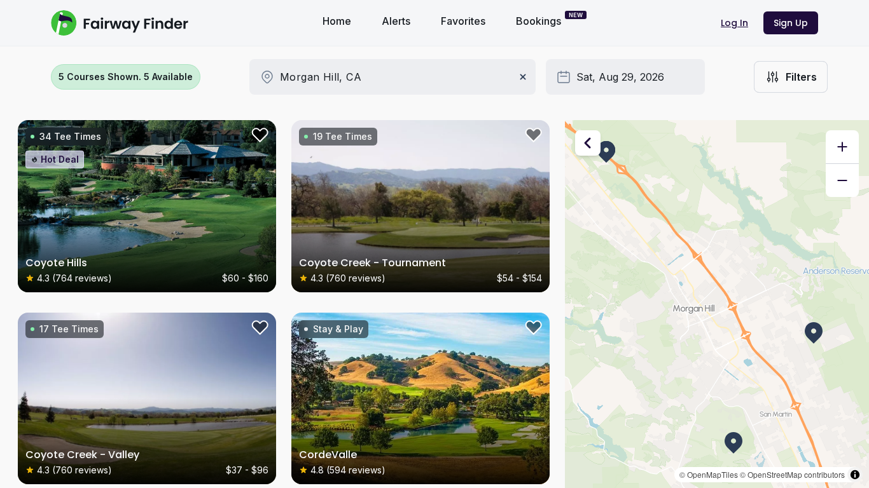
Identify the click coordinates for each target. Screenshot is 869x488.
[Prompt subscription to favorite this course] (258, 138)
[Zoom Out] (842, 180)
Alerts (396, 21)
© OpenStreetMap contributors (792, 474)
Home (337, 21)
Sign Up (791, 23)
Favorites (463, 21)
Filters (801, 77)
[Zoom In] (842, 146)
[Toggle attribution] (855, 474)
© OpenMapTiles (708, 474)
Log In (734, 23)
